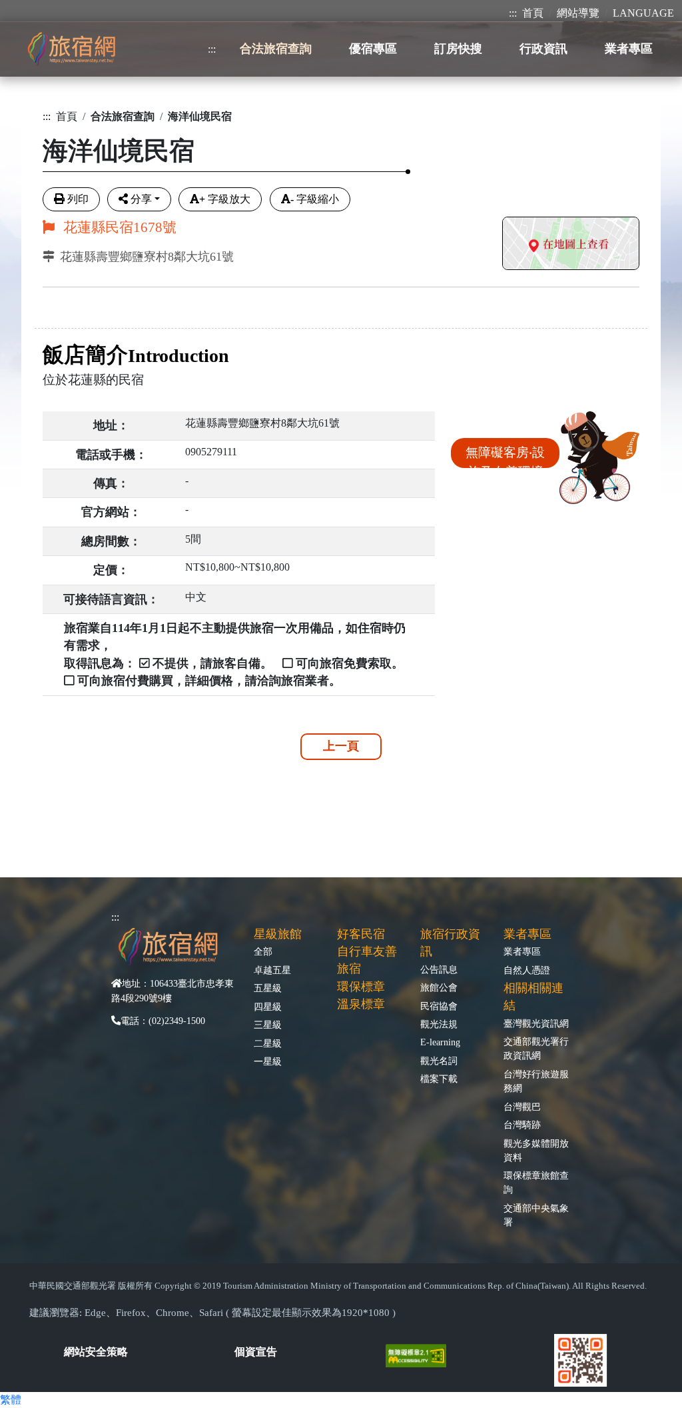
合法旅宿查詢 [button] (276, 48)
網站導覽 (578, 13)
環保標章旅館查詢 (536, 1182)
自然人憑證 (527, 970)
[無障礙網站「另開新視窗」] (421, 1354)
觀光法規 (439, 1024)
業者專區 (522, 951)
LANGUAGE (643, 13)
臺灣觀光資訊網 (536, 1023)
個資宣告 (255, 1351)
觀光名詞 (439, 1060)
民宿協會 (439, 1006)
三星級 (268, 1024)
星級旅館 (278, 934)
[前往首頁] (71, 49)
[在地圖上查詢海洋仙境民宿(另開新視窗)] (570, 245)
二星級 (268, 1043)
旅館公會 (439, 987)
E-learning (440, 1042)
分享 (141, 199)
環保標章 (361, 986)
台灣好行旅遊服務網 (536, 1081)
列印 (78, 199)
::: (513, 13)
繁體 (10, 1399)
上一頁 (341, 746)
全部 (263, 951)
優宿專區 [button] (373, 48)
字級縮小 (314, 199)
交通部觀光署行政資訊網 (536, 1048)
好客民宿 (361, 934)
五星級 (268, 988)
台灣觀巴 (522, 1106)
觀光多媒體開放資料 (536, 1150)
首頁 (532, 13)
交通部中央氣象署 (536, 1215)
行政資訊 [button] (543, 48)
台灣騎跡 (522, 1124)
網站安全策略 (96, 1351)
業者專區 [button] (629, 48)
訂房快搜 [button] (458, 48)
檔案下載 (439, 1078)
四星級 (268, 1006)
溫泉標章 (361, 1004)
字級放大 (224, 199)
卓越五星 (272, 970)
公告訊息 (439, 969)
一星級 (268, 1061)
